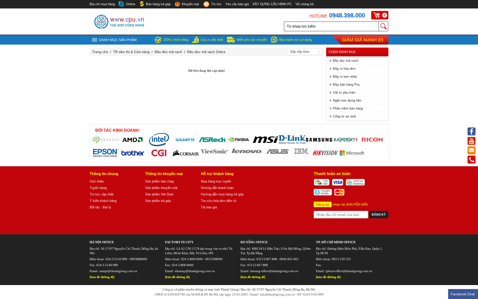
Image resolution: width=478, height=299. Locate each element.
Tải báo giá (209, 207)
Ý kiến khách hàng (103, 201)
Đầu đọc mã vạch (168, 52)
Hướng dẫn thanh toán (217, 188)
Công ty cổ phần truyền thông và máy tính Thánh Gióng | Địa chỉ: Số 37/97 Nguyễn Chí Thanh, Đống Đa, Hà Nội (239, 289)
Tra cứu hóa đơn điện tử (219, 201)
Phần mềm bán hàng (348, 108)
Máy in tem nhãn (345, 76)
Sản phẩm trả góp (158, 201)
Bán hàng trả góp (158, 4)
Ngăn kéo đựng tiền (347, 100)
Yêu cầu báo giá (237, 4)
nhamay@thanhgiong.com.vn (195, 271)
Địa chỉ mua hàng (102, 4)
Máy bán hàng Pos (346, 84)
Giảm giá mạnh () (362, 39)
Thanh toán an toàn (332, 174)
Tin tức (216, 4)
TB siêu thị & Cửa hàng (131, 52)
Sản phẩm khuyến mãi (161, 188)
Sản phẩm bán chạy (159, 181)
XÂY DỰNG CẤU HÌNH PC (272, 4)
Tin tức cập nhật (102, 194)
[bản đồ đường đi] (102, 277)
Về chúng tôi (305, 4)
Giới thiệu (97, 181)
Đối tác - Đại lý (100, 207)
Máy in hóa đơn (344, 68)
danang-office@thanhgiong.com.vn (274, 271)
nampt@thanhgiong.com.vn (118, 271)
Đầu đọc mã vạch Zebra (206, 52)
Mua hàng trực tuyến (216, 181)
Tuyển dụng (98, 188)
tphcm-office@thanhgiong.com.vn (349, 271)
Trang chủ (100, 52)
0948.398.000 (347, 15)
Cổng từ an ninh (344, 116)
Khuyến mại (190, 4)
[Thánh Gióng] (119, 30)
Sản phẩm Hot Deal (159, 194)
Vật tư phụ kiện (344, 92)
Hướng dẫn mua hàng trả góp (222, 194)
